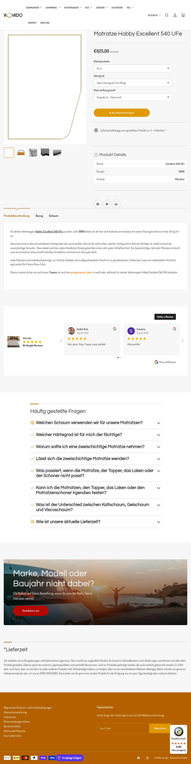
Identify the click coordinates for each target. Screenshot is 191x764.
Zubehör (100, 7)
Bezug (39, 216)
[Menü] (185, 727)
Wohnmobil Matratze (15, 733)
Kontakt (32, 22)
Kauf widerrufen (12, 738)
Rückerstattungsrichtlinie (17, 724)
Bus (87, 7)
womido (165, 760)
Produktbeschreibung (16, 216)
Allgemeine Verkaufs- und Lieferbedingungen (28, 710)
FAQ (128, 7)
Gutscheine (117, 7)
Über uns (44, 22)
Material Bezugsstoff (105, 90)
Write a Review (165, 316)
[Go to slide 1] (117, 359)
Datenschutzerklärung (15, 714)
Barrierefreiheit (12, 728)
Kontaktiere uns (30, 612)
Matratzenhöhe (102, 61)
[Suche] (167, 15)
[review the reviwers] (114, 329)
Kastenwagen (71, 7)
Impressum (10, 719)
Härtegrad (99, 75)
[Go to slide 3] (123, 359)
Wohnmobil (51, 7)
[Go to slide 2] (120, 360)
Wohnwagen (32, 7)
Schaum (53, 216)
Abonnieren (160, 730)
